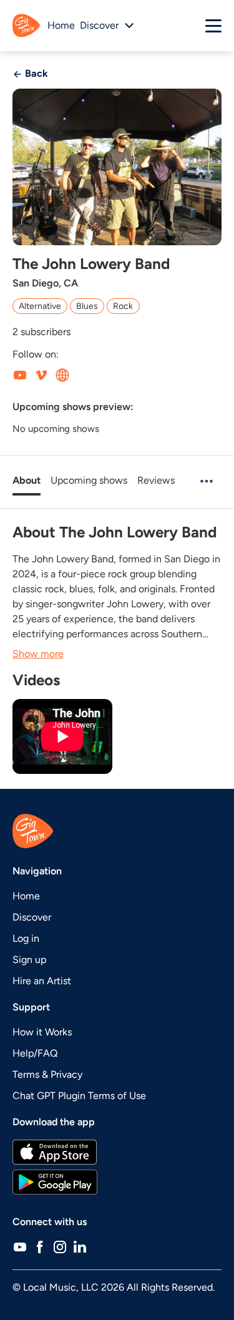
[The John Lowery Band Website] (62, 374)
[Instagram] (60, 1246)
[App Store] (117, 1152)
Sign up (29, 960)
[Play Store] (117, 1182)
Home (61, 25)
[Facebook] (40, 1246)
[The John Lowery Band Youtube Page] (19, 374)
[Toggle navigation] (213, 25)
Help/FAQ (34, 1053)
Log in (25, 938)
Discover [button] (99, 25)
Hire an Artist (41, 981)
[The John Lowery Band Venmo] (41, 374)
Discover (31, 917)
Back (35, 73)
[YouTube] (20, 1246)
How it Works (42, 1032)
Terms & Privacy (47, 1074)
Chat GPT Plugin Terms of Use (79, 1096)
